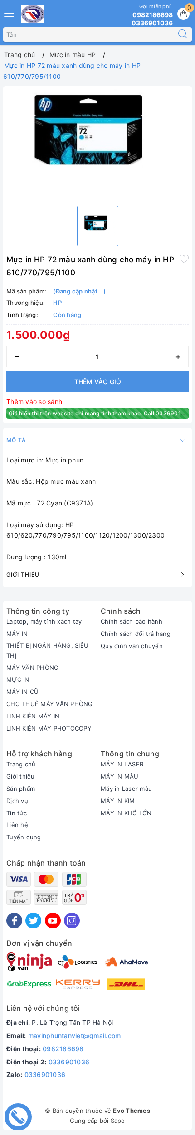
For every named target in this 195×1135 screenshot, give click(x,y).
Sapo (118, 1120)
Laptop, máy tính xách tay (44, 621)
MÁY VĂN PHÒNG (32, 667)
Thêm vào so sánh (34, 401)
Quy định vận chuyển (132, 645)
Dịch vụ (17, 800)
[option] (97, 143)
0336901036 (69, 1062)
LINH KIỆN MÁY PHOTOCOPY (49, 728)
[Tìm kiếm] (183, 34)
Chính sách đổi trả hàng (136, 633)
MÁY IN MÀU (120, 776)
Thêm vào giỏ (97, 381)
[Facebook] (14, 920)
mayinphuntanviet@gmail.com (74, 1035)
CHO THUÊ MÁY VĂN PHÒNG (49, 703)
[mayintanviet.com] (32, 14)
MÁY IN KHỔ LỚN (126, 813)
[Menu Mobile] (10, 12)
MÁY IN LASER (122, 764)
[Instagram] (72, 920)
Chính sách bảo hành (131, 621)
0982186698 (63, 1049)
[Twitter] (33, 920)
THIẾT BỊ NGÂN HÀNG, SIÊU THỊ (47, 650)
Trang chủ (20, 764)
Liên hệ (17, 824)
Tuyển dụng (23, 837)
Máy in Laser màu (126, 788)
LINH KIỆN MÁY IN (32, 716)
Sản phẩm (20, 788)
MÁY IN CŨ (22, 691)
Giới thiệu (20, 776)
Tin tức (16, 813)
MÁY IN (17, 633)
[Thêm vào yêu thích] (184, 258)
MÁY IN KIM (118, 800)
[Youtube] (53, 920)
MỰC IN (17, 679)
